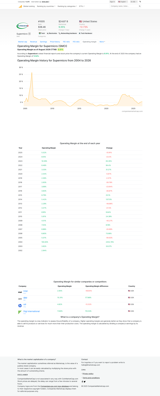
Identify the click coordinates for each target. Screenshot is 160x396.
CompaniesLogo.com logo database (55, 386)
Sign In (112, 2)
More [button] (102, 42)
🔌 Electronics (52, 33)
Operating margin (89, 42)
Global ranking (29, 6)
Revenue (33, 42)
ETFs (81, 6)
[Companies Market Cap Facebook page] (82, 382)
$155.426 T (45, 1)
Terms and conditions (91, 378)
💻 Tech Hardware (85, 33)
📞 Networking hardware (68, 33)
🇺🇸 (122, 2)
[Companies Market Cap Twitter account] (85, 382)
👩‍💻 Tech (42, 33)
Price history (55, 42)
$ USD (133, 2)
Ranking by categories (66, 6)
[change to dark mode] (140, 1)
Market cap (22, 42)
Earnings (43, 42)
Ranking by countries (45, 6)
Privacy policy (88, 374)
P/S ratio (76, 42)
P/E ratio (66, 42)
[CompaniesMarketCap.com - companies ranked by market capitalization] (20, 6)
